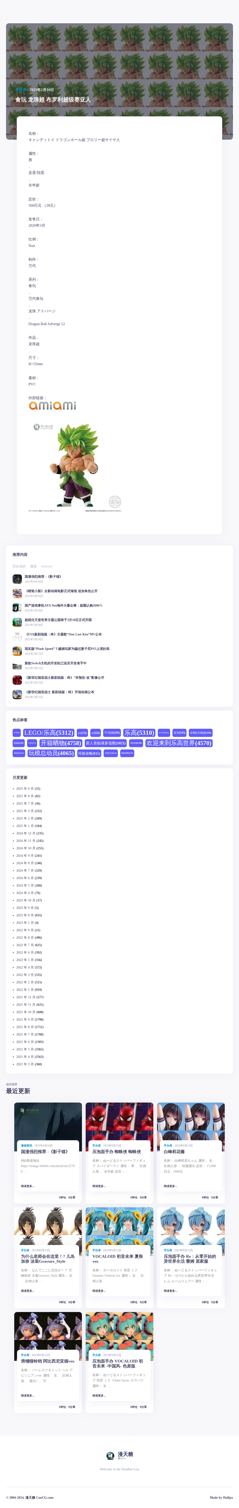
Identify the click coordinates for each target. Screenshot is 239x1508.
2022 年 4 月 (25, 967)
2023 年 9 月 (25, 908)
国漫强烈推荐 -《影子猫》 (44, 576)
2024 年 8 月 (25, 863)
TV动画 (112, 732)
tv (95, 733)
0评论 (62, 1197)
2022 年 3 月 (25, 975)
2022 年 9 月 (25, 930)
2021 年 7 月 (25, 1034)
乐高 (139, 732)
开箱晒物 (61, 743)
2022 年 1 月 (25, 990)
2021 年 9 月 (25, 1019)
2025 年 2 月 (25, 818)
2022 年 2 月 (25, 982)
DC (17, 732)
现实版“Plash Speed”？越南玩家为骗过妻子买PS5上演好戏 (67, 649)
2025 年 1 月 (25, 826)
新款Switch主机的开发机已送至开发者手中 (56, 663)
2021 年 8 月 (25, 1027)
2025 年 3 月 (25, 811)
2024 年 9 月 (25, 855)
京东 (179, 732)
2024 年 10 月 (25, 848)
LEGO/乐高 (48, 732)
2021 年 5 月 (25, 1049)
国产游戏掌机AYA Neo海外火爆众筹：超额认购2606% (64, 605)
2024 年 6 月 (25, 878)
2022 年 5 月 (25, 960)
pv (82, 733)
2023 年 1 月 (25, 922)
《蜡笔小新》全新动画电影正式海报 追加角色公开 (61, 591)
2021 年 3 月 (25, 1064)
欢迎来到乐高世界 (179, 743)
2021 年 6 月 (25, 1042)
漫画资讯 (26, 1145)
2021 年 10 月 (25, 1012)
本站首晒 (136, 743)
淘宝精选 (19, 753)
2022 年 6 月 (25, 952)
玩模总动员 (51, 753)
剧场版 (19, 743)
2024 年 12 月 (25, 833)
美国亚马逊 (111, 753)
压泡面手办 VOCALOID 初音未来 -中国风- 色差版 (117, 1363)
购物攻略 (127, 753)
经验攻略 (89, 753)
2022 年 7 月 (25, 945)
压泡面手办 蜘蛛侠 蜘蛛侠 (116, 1151)
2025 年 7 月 (25, 803)
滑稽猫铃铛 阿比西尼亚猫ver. (48, 1361)
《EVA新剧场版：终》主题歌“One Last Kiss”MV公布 (63, 634)
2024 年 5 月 (25, 885)
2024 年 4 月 (25, 893)
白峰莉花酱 (174, 1151)
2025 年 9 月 (25, 788)
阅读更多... (27, 1186)
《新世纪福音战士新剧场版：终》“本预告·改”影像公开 (64, 677)
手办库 (21, 90)
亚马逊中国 (164, 732)
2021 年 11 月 (25, 1004)
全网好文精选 (200, 732)
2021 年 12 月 (25, 997)
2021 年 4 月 (25, 1057)
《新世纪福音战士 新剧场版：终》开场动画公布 (59, 692)
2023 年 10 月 (25, 900)
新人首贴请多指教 (106, 743)
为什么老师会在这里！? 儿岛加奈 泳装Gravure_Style (48, 1259)
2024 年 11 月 (25, 841)
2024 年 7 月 (25, 870)
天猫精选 (32, 743)
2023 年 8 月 (25, 915)
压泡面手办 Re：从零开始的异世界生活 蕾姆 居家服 (190, 1259)
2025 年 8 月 (25, 796)
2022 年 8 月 (25, 937)
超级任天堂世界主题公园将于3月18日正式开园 (58, 620)
